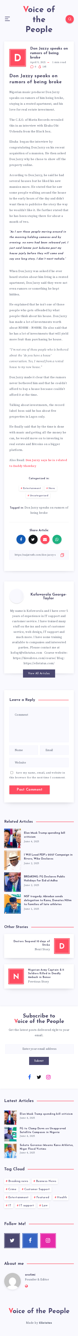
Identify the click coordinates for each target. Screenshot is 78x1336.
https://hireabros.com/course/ (34, 658)
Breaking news (18, 1181)
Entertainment (32, 488)
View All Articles (39, 673)
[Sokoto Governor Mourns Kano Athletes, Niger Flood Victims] (10, 1150)
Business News (46, 1181)
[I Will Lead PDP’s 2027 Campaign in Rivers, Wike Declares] (12, 859)
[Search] (70, 19)
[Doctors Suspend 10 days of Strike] (39, 946)
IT (9, 1205)
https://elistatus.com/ (39, 663)
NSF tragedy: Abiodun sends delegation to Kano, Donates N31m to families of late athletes (48, 900)
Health (62, 1197)
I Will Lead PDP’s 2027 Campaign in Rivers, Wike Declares (48, 856)
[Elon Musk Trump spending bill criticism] (12, 837)
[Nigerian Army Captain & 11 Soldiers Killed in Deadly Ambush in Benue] (39, 976)
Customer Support (37, 1189)
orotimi (30, 1274)
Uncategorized (39, 495)
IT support (26, 1205)
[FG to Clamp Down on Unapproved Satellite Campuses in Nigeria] (10, 1133)
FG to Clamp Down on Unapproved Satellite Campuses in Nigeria (43, 1130)
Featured (42, 1197)
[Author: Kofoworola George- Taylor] (16, 596)
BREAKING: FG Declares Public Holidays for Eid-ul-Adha (44, 878)
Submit (39, 1061)
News (52, 488)
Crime (12, 1189)
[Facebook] (29, 1076)
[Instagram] (48, 1076)
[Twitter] (39, 1076)
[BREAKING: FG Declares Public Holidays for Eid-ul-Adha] (12, 881)
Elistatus (45, 1323)
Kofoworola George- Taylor (48, 596)
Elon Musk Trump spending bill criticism (46, 1114)
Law (45, 1205)
